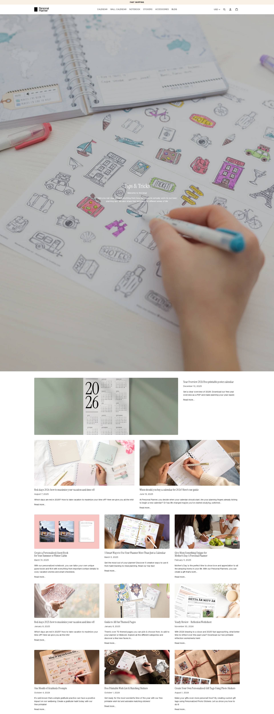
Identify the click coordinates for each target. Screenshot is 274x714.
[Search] (224, 9)
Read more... (188, 399)
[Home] (41, 9)
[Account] (230, 9)
